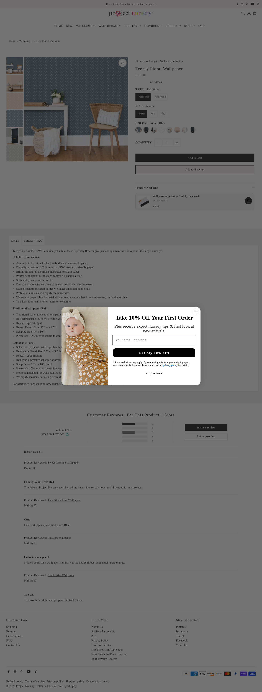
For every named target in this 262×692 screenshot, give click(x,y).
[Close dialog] (195, 312)
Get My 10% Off (154, 353)
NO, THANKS (154, 373)
